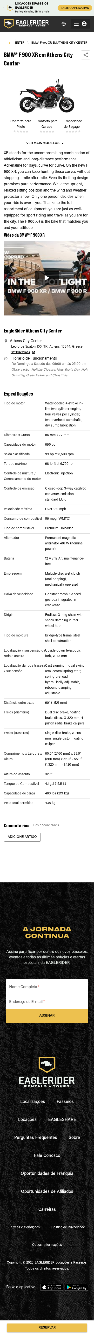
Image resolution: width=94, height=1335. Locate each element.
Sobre (74, 1138)
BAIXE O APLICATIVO (74, 8)
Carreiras (47, 1210)
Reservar (47, 1327)
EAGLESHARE (62, 1120)
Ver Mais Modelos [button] (43, 143)
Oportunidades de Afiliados (47, 1192)
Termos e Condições (24, 1227)
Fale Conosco (47, 1156)
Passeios (65, 1102)
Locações (27, 1120)
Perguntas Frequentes (35, 1138)
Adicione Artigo (22, 837)
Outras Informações (47, 1245)
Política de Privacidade (68, 1227)
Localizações (32, 1102)
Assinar (47, 1016)
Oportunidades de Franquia (47, 1174)
